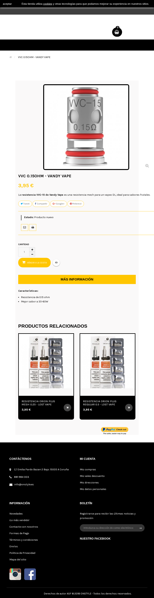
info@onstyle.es (24, 484)
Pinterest (77, 203)
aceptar (7, 3)
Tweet (26, 203)
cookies (47, 3)
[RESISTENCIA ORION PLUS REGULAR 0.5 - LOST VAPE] (85, 361)
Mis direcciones (89, 482)
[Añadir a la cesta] (45, 407)
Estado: (29, 217)
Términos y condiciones (23, 539)
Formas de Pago (19, 533)
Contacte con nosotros (23, 526)
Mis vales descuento (92, 476)
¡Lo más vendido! (19, 520)
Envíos (13, 546)
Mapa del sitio (17, 559)
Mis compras (88, 469)
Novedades (16, 513)
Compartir (41, 203)
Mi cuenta (87, 458)
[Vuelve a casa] (10, 57)
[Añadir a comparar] (56, 262)
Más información (77, 279)
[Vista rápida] (20, 392)
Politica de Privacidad (22, 553)
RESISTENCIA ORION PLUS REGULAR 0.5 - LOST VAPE (78, 403)
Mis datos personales (93, 489)
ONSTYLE (86, 593)
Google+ (59, 203)
